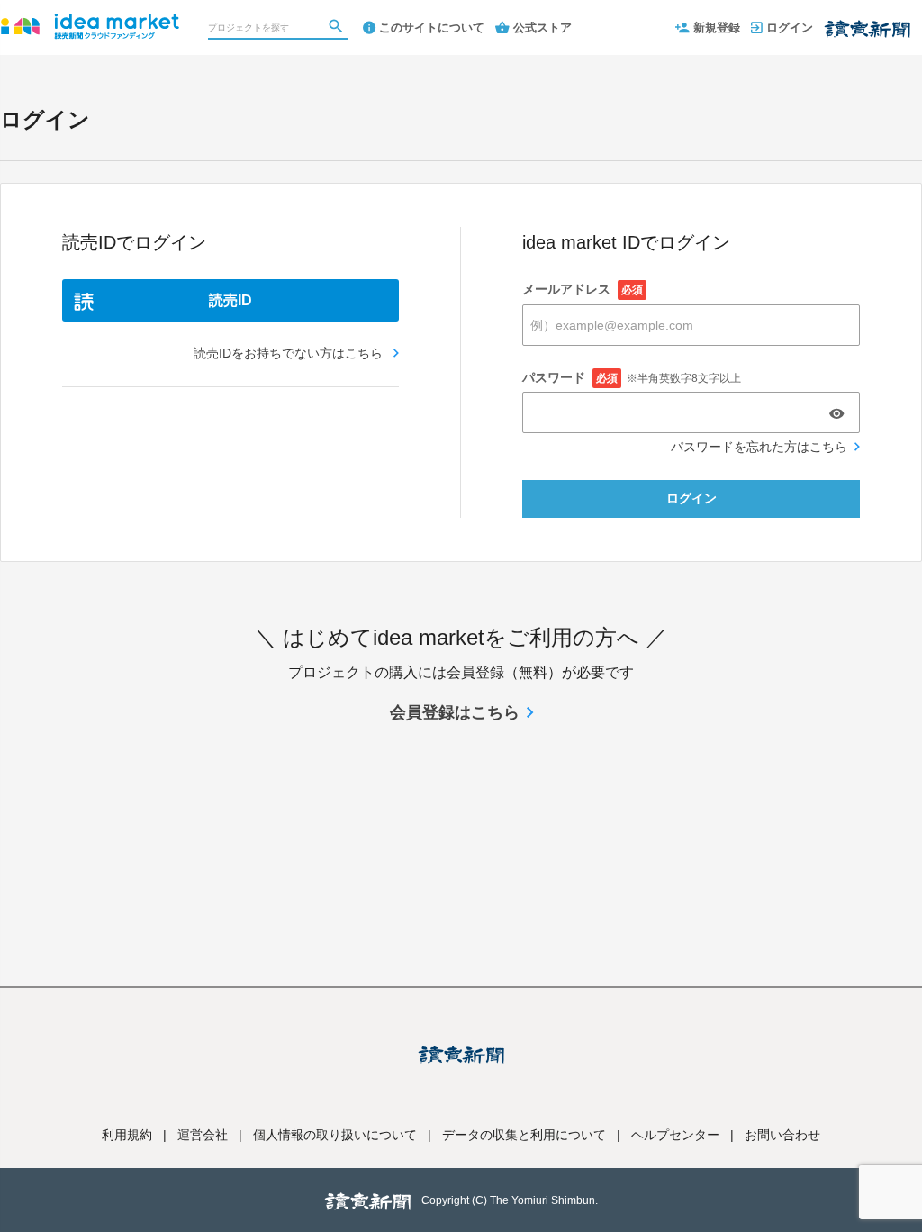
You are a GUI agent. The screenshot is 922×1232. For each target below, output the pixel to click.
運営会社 (202, 1135)
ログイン (789, 27)
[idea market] (90, 18)
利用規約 (127, 1135)
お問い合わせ (782, 1135)
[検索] (337, 28)
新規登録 (716, 27)
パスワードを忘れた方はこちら (759, 446)
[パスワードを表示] (836, 413)
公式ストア (542, 27)
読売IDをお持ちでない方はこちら (290, 353)
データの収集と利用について (524, 1135)
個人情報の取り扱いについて (335, 1135)
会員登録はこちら (455, 712)
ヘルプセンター (675, 1135)
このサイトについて (431, 27)
